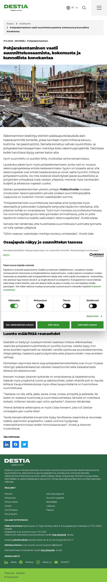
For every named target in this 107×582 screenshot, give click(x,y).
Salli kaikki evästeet (87, 325)
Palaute (50, 510)
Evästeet (20, 573)
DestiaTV (64, 562)
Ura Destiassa (11, 510)
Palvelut (8, 494)
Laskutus (50, 506)
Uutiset (8, 506)
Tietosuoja (9, 573)
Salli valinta (53, 325)
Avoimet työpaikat (55, 498)
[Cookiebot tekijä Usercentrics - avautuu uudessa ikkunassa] (91, 255)
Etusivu (10, 23)
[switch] (40, 306)
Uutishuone (25, 23)
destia (13, 562)
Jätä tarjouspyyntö (55, 494)
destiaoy (29, 562)
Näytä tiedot (92, 316)
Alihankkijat (51, 502)
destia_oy (47, 562)
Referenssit (10, 498)
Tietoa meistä (11, 502)
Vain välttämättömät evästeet (20, 325)
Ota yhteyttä (10, 514)
